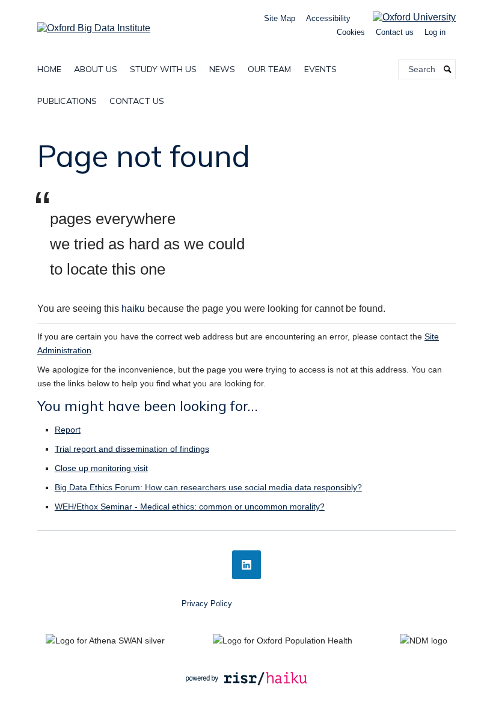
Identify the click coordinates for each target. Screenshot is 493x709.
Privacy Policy (207, 603)
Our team (269, 69)
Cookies (351, 32)
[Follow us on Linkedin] (246, 564)
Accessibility (328, 18)
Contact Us (136, 101)
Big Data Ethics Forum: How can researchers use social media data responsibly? (208, 487)
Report (68, 429)
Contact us (395, 32)
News (222, 69)
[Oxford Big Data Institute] (93, 24)
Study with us (163, 69)
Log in (435, 32)
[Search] (448, 69)
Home (49, 69)
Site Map (279, 18)
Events (320, 69)
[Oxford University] (405, 17)
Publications (67, 101)
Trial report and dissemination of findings (132, 449)
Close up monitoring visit (101, 468)
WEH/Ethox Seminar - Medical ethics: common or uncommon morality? (190, 506)
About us (95, 69)
